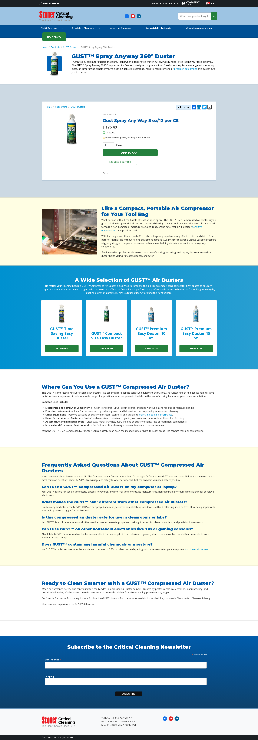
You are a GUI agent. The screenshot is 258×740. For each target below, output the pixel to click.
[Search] (214, 16)
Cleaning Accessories (199, 28)
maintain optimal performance (155, 414)
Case (119, 145)
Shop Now (62, 348)
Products (55, 47)
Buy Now (54, 36)
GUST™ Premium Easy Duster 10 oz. (151, 333)
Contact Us (169, 3)
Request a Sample (120, 161)
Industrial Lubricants (159, 28)
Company (49, 676)
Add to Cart (130, 152)
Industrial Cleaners (120, 28)
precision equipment (185, 68)
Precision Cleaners (83, 28)
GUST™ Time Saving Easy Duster (61, 333)
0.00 (213, 3)
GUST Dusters (49, 28)
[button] (193, 3)
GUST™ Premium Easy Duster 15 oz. (196, 333)
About (154, 3)
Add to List (183, 107)
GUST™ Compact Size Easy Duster (106, 335)
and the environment (197, 549)
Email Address (53, 659)
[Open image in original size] (56, 15)
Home (45, 47)
